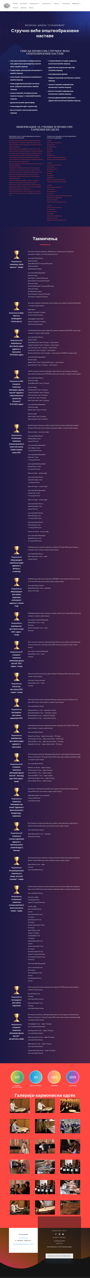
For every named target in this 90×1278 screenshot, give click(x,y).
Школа (56, 3)
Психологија (50, 193)
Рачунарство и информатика (54, 197)
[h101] (45, 1146)
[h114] (70, 1187)
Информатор (75, 3)
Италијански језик (52, 146)
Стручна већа (66, 3)
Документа (24, 7)
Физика (49, 153)
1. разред (49, 140)
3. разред (49, 185)
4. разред (49, 205)
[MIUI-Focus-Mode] (70, 1126)
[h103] (20, 1167)
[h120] (20, 1207)
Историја (49, 149)
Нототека (15, 7)
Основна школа (33, 3)
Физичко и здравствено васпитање (56, 157)
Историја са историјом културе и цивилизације (59, 195)
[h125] (70, 1106)
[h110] (20, 1187)
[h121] (45, 1207)
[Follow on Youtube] (63, 1234)
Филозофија (50, 213)
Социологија (50, 171)
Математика (50, 151)
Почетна (15, 3)
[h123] (20, 1106)
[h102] (70, 1146)
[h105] (45, 1167)
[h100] (20, 1146)
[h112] (45, 1187)
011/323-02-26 (23, 1238)
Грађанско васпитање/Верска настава (56, 159)
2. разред (49, 162)
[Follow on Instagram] (59, 1234)
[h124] (45, 1106)
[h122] (70, 1207)
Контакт (31, 7)
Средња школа (46, 3)
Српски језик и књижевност (54, 142)
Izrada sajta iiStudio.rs (59, 1256)
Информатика (50, 155)
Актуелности (23, 3)
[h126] (20, 1126)
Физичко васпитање (52, 199)
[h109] (70, 1167)
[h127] (45, 1126)
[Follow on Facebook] (55, 1234)
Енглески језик (51, 144)
